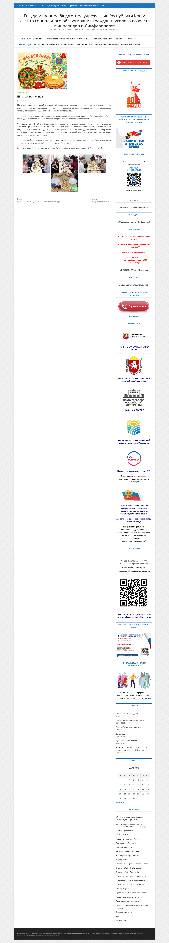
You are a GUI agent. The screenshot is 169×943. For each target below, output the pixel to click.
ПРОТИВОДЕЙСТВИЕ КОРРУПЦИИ (61, 39)
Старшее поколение (124, 912)
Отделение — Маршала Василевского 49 (132, 864)
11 (138, 785)
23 (129, 794)
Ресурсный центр (50, 45)
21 (120, 794)
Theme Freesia (31, 935)
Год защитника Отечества (126, 843)
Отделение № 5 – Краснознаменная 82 (131, 880)
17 (134, 789)
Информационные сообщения (128, 851)
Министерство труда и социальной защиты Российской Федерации (134, 441)
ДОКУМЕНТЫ (38, 39)
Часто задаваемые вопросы (88, 6)
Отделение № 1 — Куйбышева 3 (128, 868)
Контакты (132, 39)
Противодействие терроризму (128, 901)
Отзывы (63, 6)
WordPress (39, 935)
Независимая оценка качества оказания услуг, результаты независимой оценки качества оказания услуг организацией (134, 509)
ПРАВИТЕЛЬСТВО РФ (134, 410)
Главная (25, 39)
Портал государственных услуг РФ (133, 471)
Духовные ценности (124, 847)
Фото (118, 916)
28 (120, 798)
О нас (42, 6)
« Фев (118, 802)
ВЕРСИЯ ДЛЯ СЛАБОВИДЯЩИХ (134, 62)
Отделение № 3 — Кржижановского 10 (131, 876)
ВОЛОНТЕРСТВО (123, 835)
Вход (102, 6)
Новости (119, 39)
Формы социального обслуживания (94, 39)
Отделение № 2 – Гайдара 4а (127, 872)
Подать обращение (52, 6)
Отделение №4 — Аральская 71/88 (130, 884)
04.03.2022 (22, 101)
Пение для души (122, 889)
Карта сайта (73, 6)
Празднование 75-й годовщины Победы (131, 893)
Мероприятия (22, 92)
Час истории (121, 920)
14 (120, 789)
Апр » (123, 802)
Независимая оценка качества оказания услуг (83, 45)
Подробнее (134, 316)
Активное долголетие (29, 45)
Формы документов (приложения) (125, 45)
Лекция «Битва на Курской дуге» (128, 727)
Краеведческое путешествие (127, 855)
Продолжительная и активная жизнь (130, 897)
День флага (120, 734)
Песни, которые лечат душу (127, 713)
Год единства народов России (127, 839)
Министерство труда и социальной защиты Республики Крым (134, 379)
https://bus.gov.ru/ (143, 617)
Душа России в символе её (126, 741)
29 (125, 798)
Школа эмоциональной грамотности (130, 720)
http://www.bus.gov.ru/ (137, 541)
